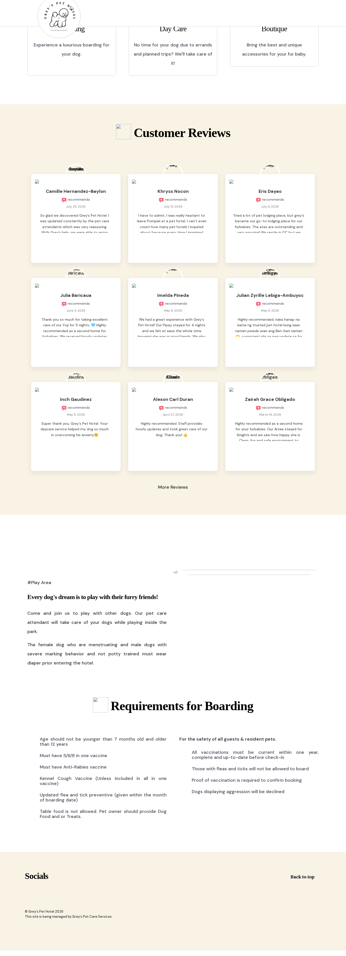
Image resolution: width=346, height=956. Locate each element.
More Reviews (173, 487)
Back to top (303, 877)
